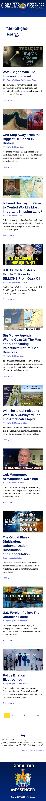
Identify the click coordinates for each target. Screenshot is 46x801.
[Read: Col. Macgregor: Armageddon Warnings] (23, 459)
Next (38, 715)
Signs (5, 558)
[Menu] (23, 14)
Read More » (8, 100)
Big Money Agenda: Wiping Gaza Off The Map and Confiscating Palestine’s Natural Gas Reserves (22, 344)
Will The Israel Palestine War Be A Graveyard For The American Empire (21, 415)
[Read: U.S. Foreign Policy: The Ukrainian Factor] (23, 597)
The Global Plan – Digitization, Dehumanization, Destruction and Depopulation (16, 546)
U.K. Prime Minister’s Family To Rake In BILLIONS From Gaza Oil (21, 274)
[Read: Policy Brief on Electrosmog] (23, 659)
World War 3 (17, 80)
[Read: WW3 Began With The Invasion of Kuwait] (23, 56)
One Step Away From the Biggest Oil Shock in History (21, 139)
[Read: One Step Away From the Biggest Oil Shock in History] (23, 119)
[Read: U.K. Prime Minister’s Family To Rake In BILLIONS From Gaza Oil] (23, 254)
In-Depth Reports (9, 621)
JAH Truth (7, 80)
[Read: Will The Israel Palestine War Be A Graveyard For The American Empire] (23, 395)
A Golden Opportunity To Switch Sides (33, 751)
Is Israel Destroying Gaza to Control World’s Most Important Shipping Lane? (22, 207)
